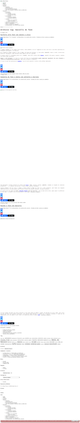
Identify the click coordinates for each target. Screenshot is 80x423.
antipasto (8, 338)
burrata (15, 202)
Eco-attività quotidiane (11, 8)
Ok (72, 420)
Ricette (4, 10)
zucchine (53, 344)
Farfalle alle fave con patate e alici (15, 35)
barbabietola (14, 338)
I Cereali (8, 11)
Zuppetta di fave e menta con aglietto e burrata (19, 77)
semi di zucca (25, 73)
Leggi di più (76, 420)
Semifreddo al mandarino (17, 353)
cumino (44, 338)
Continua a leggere (35, 191)
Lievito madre (28, 340)
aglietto (2, 202)
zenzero (42, 344)
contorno (40, 338)
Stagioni (8, 6)
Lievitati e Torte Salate (12, 415)
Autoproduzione (9, 7)
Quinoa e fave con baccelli (11, 206)
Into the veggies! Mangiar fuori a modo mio (16, 9)
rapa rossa (43, 342)
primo (34, 342)
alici (1, 73)
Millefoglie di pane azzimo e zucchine (12, 332)
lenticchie (20, 340)
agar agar (2, 338)
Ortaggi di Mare (12, 13)
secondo (52, 342)
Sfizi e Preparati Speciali (12, 417)
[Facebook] (32, 39)
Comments (6, 363)
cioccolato (34, 338)
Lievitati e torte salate (12, 21)
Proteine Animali (12, 16)
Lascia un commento (49, 37)
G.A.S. (27, 185)
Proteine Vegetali (12, 17)
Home (4, 396)
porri (30, 342)
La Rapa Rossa (5, 37)
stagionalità (8, 344)
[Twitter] (32, 41)
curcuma (48, 338)
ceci (30, 338)
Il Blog (4, 4)
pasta (17, 73)
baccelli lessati (24, 190)
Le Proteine (8, 15)
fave (19, 202)
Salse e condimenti (10, 22)
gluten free (4, 340)
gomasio (20, 61)
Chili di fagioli (7, 331)
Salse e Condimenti (10, 416)
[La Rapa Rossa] (4, 1)
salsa (47, 342)
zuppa (24, 202)
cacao (23, 338)
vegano (27, 344)
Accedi (4, 361)
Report (4, 5)
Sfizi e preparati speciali (12, 24)
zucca (46, 344)
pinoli (27, 342)
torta (19, 344)
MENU (1, 394)
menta (21, 202)
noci (13, 342)
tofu (14, 344)
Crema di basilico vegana (9, 329)
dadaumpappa (5, 355)
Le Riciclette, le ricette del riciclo (15, 25)
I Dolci (7, 18)
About (4, 3)
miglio (9, 342)
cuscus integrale (54, 338)
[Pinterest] (32, 43)
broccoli (19, 338)
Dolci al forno (11, 20)
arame (1, 325)
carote (27, 338)
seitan (56, 342)
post (39, 314)
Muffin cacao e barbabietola (17, 355)
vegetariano (35, 344)
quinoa (17, 325)
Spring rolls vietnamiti (8, 333)
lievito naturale (37, 340)
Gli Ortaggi (8, 12)
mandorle (46, 340)
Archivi (2, 348)
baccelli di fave (8, 73)
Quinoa (42, 55)
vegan (22, 344)
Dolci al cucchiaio (12, 19)
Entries (5, 362)
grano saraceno (13, 340)
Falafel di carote (7, 330)
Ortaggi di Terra (12, 14)
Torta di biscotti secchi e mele (19, 356)
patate (20, 73)
